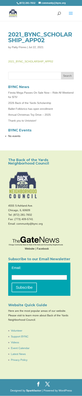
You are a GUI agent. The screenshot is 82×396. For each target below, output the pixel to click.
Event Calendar (20, 348)
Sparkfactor (33, 390)
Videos (15, 342)
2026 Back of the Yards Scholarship (29, 102)
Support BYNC (19, 336)
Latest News (18, 353)
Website (30, 248)
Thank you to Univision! (22, 120)
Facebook (43, 248)
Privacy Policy (19, 359)
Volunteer (16, 330)
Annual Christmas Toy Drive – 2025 (29, 114)
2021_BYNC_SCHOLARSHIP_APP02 (30, 61)
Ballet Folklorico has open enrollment (30, 108)
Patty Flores (19, 47)
